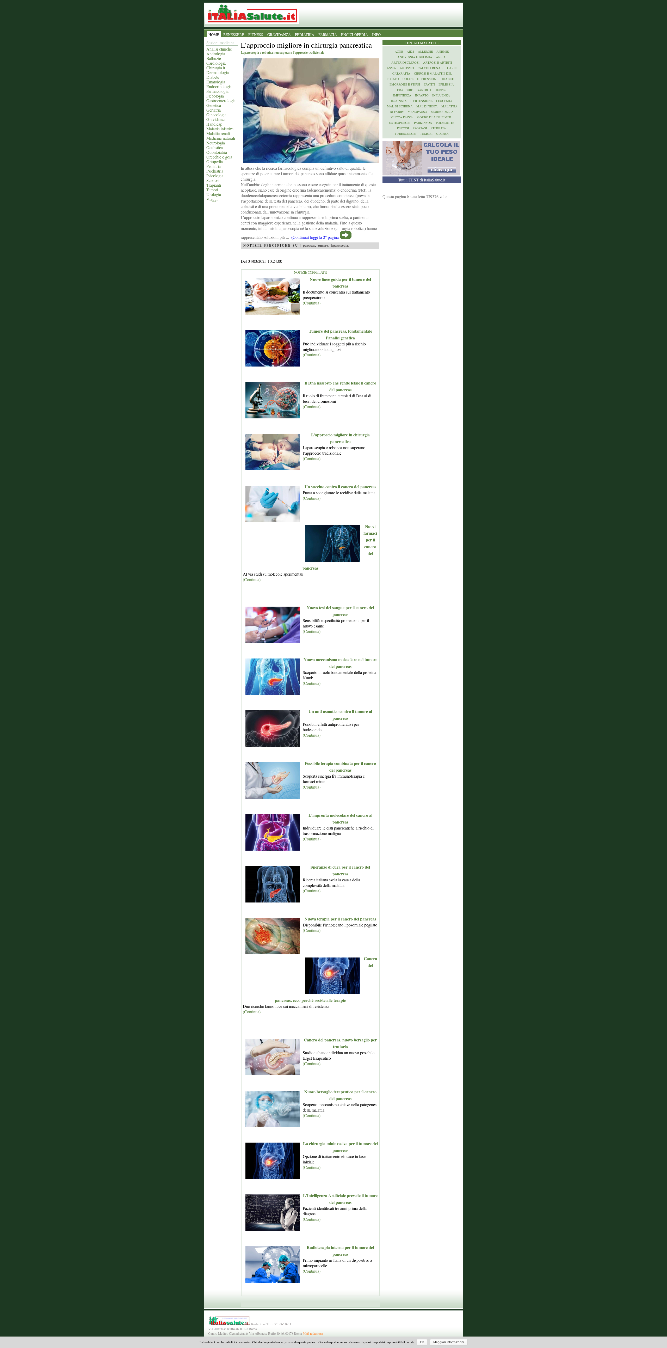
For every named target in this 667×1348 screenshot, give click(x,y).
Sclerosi (212, 180)
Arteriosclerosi (405, 62)
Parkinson (423, 122)
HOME (213, 34)
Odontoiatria (216, 152)
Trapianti (213, 185)
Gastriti (424, 90)
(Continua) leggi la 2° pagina (315, 237)
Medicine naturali (220, 138)
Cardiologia (216, 63)
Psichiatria (214, 171)
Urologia (213, 194)
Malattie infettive (219, 128)
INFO (376, 34)
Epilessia (446, 84)
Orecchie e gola (219, 157)
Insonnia (399, 101)
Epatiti (429, 84)
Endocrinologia (219, 86)
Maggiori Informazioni (448, 1342)
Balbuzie (213, 58)
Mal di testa (427, 106)
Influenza (441, 95)
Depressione (427, 79)
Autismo (407, 68)
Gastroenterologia (221, 100)
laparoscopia (339, 245)
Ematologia (215, 81)
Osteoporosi (399, 122)
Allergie (425, 51)
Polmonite (445, 122)
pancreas (309, 245)
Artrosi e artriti (437, 62)
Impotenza (402, 95)
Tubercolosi (405, 133)
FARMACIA (327, 34)
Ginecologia (216, 114)
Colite (408, 79)
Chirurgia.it (215, 67)
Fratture (405, 90)
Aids (410, 51)
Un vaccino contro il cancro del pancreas (340, 487)
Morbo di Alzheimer (434, 117)
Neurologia (215, 142)
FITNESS (255, 34)
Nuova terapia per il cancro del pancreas (340, 919)
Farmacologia (217, 91)
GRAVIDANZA (279, 34)
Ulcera (442, 133)
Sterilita (438, 128)
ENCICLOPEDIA (354, 34)
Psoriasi (420, 128)
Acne (399, 51)
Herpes (440, 90)
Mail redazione (313, 1333)
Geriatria (213, 110)
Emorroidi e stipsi (405, 84)
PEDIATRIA (304, 34)
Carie (451, 68)
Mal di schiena (400, 106)
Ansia (441, 57)
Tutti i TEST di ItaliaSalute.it (421, 179)
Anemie (442, 51)
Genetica (213, 105)
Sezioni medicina (220, 42)
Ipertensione (421, 101)
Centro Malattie (422, 42)
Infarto (422, 95)
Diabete (212, 77)
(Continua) (311, 303)
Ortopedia (214, 161)
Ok (422, 1342)
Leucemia (444, 101)
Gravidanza (215, 119)
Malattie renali (218, 133)
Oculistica (214, 147)
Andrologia (215, 53)
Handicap (214, 124)
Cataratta (401, 73)
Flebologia (215, 96)
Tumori (212, 189)
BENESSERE (233, 34)
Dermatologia (217, 72)
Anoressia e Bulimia (414, 57)
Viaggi (212, 199)
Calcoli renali (430, 68)
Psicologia (214, 175)
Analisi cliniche (219, 49)
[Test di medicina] (421, 173)
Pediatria (213, 166)
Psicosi (403, 128)
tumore (323, 245)
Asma (391, 68)
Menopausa (417, 111)
